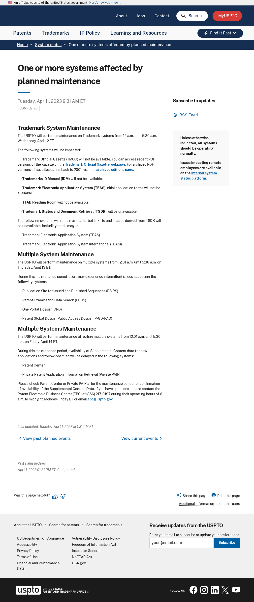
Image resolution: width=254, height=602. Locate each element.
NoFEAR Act (82, 557)
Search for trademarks (104, 525)
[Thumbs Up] (55, 496)
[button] (191, 496)
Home (22, 44)
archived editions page (114, 170)
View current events (139, 438)
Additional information (196, 504)
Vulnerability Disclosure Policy (96, 538)
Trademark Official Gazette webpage (95, 164)
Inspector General (86, 551)
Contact (162, 16)
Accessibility (27, 545)
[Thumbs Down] (63, 496)
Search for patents (64, 525)
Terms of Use (27, 557)
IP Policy (90, 33)
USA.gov (79, 563)
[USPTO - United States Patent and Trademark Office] (51, 593)
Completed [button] (28, 108)
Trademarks (55, 33)
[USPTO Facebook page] (192, 593)
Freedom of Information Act (94, 545)
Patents (22, 33)
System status (48, 44)
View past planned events (47, 438)
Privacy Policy (28, 551)
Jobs (141, 16)
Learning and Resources (138, 33)
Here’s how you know (105, 2)
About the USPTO (28, 525)
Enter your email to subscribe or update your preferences (194, 535)
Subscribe (227, 543)
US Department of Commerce (40, 538)
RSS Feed (188, 115)
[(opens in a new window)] (203, 593)
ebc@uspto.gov (100, 399)
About (121, 16)
